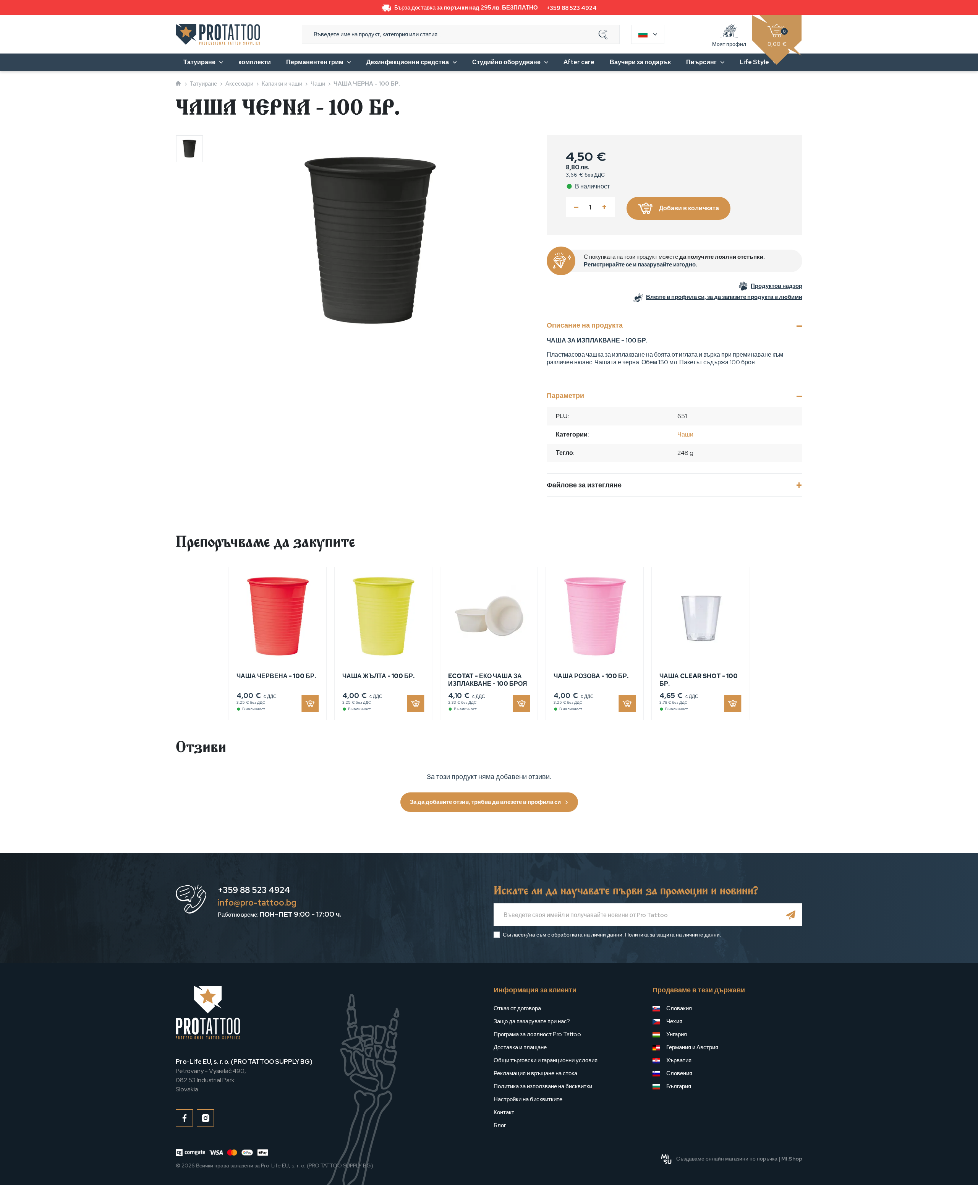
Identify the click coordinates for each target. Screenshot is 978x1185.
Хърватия (678, 1060)
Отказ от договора (517, 1008)
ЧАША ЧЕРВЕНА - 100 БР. (276, 676)
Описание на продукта (585, 325)
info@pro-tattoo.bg (257, 902)
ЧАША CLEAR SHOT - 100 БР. (698, 680)
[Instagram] (205, 1118)
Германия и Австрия (692, 1047)
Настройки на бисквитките (528, 1099)
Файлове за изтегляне (584, 484)
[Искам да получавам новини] (790, 914)
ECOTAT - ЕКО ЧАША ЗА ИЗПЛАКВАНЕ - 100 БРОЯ (487, 680)
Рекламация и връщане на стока (535, 1073)
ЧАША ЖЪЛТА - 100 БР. (378, 676)
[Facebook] (184, 1118)
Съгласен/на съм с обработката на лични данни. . (612, 934)
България (678, 1086)
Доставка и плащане (520, 1047)
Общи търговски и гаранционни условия (545, 1060)
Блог (500, 1125)
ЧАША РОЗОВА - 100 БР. (591, 676)
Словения (679, 1073)
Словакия (679, 1008)
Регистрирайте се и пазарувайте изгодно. (640, 264)
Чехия (674, 1021)
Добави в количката (689, 208)
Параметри (565, 395)
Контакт (504, 1112)
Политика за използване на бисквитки (543, 1086)
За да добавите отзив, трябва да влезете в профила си (485, 802)
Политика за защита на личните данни (672, 934)
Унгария (676, 1034)
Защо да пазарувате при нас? (532, 1021)
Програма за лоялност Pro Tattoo (537, 1034)
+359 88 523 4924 (572, 8)
